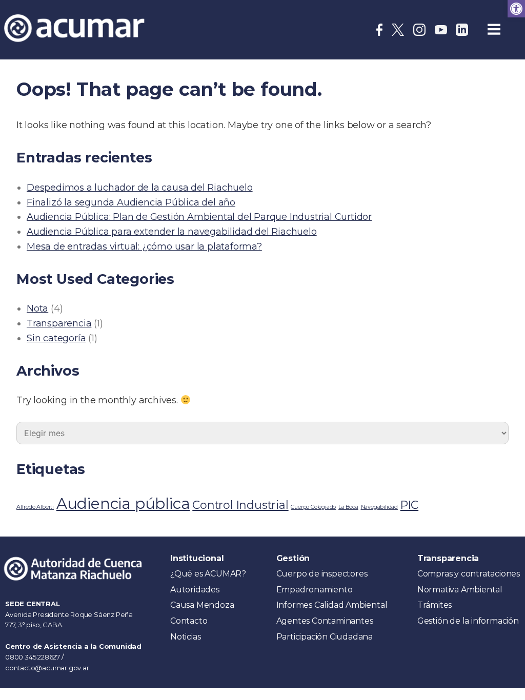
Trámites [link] (434, 605)
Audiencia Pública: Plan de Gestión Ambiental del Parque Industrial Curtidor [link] (199, 216)
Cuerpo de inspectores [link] (322, 574)
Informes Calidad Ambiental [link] (332, 605)
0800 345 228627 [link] (33, 657)
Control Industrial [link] (240, 504)
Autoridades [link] (194, 589)
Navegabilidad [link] (379, 507)
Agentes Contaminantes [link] (324, 621)
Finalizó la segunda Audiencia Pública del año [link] (131, 202)
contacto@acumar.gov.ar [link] (47, 668)
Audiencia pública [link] (123, 503)
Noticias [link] (185, 637)
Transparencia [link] (59, 323)
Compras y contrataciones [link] (468, 574)
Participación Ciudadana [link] (324, 637)
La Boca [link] (348, 507)
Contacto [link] (188, 621)
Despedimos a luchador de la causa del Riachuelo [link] (140, 187)
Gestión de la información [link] (468, 621)
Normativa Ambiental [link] (459, 589)
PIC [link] (409, 504)
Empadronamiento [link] (314, 589)
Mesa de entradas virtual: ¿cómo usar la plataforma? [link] (144, 246)
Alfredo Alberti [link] (35, 507)
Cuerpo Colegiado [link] (313, 507)
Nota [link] (37, 308)
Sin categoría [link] (56, 338)
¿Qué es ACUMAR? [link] (208, 574)
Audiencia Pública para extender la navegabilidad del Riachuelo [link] (172, 231)
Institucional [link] (197, 558)
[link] (516, 8)
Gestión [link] (293, 558)
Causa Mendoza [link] (202, 605)
